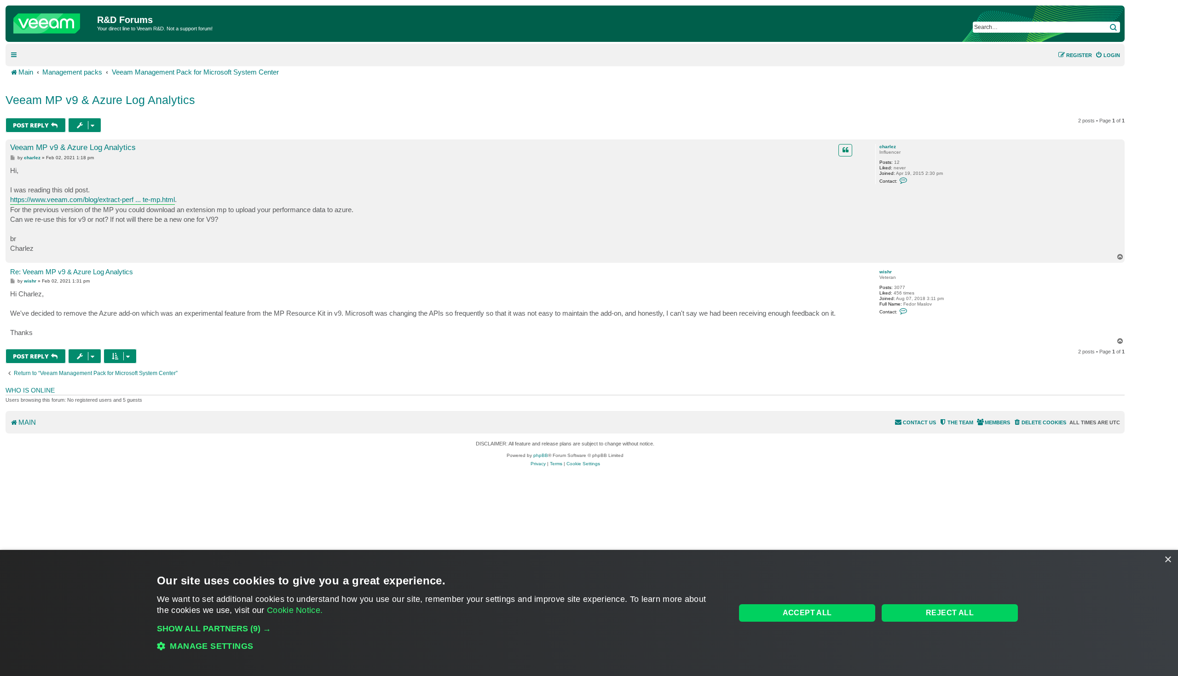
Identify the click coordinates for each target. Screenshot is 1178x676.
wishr (885, 271)
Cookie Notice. (295, 610)
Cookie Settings (583, 463)
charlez (887, 146)
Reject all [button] (950, 613)
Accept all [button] (807, 613)
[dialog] (589, 613)
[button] (438, 628)
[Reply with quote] (845, 150)
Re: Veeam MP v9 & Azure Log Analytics (71, 272)
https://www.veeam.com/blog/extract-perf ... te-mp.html (92, 199)
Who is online (30, 390)
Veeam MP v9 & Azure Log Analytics (100, 99)
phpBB (540, 455)
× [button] (1167, 559)
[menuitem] (1107, 55)
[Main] (52, 21)
